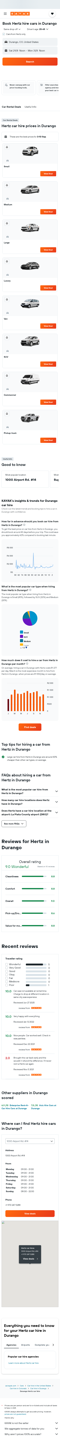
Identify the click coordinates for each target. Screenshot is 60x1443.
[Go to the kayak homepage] (20, 14)
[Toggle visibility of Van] (23, 649)
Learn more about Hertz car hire (23, 1363)
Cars (22, 1385)
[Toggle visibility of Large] (24, 645)
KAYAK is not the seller (16, 1423)
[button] (5, 13)
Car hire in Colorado (18, 1388)
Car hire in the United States (39, 1385)
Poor (11, 985)
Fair (11, 978)
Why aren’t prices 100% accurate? (23, 1434)
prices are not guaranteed (15, 1414)
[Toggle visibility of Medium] (25, 641)
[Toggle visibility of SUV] (24, 636)
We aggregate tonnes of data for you (24, 1428)
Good (12, 971)
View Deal (48, 173)
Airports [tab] (25, 1344)
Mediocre (14, 981)
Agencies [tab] (11, 1344)
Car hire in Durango (38, 1388)
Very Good (14, 967)
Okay (12, 974)
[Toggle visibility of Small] (24, 632)
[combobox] (12, 29)
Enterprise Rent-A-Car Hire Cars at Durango (15, 1107)
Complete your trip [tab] (45, 1344)
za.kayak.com (10, 1385)
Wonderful (15, 964)
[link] (30, 727)
